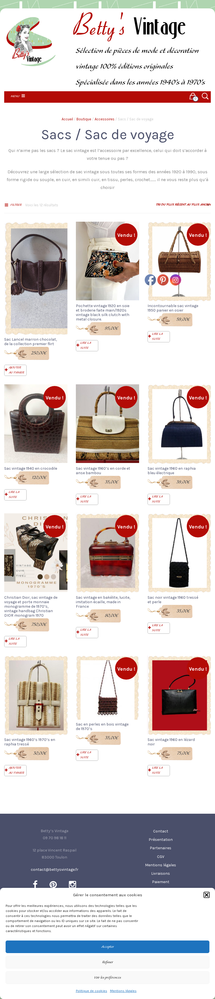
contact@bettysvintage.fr (54, 869)
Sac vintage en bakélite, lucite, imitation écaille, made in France (103, 602)
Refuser (107, 962)
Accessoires (104, 119)
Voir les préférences (107, 977)
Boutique (83, 119)
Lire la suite (85, 345)
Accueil (67, 119)
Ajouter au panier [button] (16, 370)
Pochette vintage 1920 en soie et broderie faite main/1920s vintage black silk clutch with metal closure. (102, 312)
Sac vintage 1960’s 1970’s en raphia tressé (29, 742)
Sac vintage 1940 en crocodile (30, 468)
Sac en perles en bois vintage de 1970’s (102, 726)
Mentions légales (123, 991)
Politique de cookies (91, 991)
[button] (206, 895)
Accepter (107, 947)
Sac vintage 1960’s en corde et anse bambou (103, 470)
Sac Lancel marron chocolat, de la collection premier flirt (30, 341)
